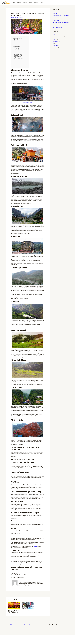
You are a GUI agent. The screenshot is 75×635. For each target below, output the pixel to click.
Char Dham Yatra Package (27, 102)
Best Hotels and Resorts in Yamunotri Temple (21, 67)
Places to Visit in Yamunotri (17, 38)
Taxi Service (19, 2)
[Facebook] (59, 624)
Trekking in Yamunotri (17, 56)
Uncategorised (55, 48)
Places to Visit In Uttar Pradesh (58, 36)
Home (14, 2)
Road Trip (30, 2)
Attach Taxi (25, 2)
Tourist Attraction (56, 45)
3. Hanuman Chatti (17, 41)
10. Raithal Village (17, 49)
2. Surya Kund (16, 40)
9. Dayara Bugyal (16, 48)
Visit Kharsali (16, 57)
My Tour (40, 2)
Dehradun (35, 546)
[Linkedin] (52, 624)
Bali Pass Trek (16, 59)
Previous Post (9, 593)
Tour (53, 43)
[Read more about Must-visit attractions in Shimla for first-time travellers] (28, 605)
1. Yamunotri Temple (17, 39)
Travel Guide (35, 2)
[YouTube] (63, 624)
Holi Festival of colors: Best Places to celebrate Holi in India (13, 611)
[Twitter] (49, 624)
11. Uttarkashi (17, 50)
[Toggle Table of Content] (27, 37)
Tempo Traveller (55, 41)
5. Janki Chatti (16, 44)
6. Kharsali (15, 45)
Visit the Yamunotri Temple (18, 55)
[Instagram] (56, 624)
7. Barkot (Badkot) (17, 46)
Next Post (47, 593)
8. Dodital (15, 47)
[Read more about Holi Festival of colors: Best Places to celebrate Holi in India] (14, 605)
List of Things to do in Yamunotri (18, 54)
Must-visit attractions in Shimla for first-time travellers (27, 611)
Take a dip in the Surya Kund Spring (19, 58)
